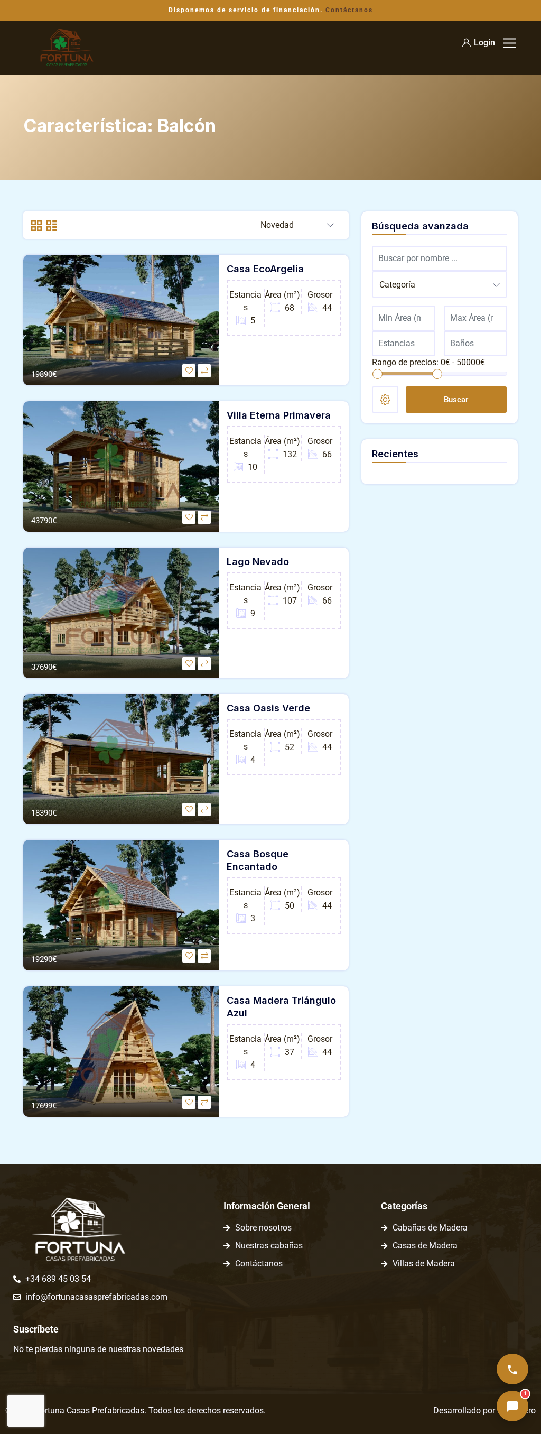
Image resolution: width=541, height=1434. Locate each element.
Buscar (456, 399)
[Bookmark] (188, 370)
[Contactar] (512, 1369)
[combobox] (297, 226)
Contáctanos (349, 10)
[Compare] (204, 370)
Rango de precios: (405, 362)
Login (484, 43)
